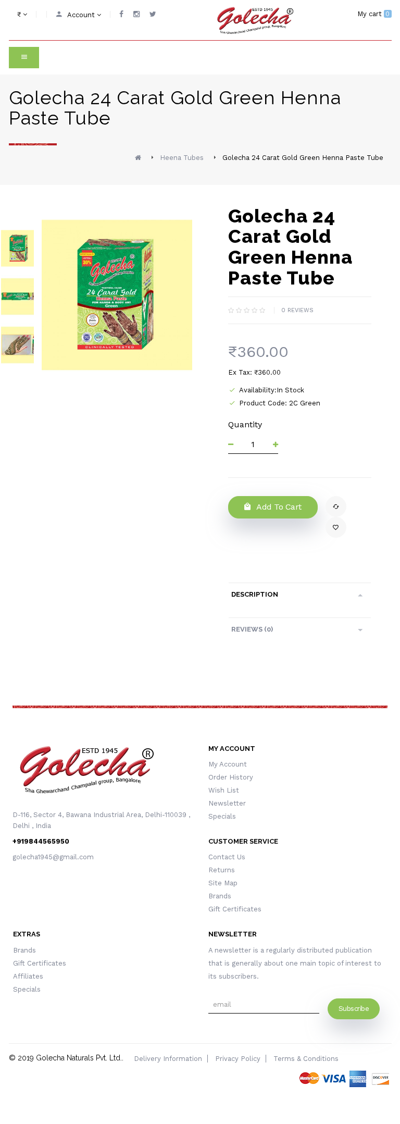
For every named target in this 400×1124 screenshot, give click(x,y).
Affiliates (28, 976)
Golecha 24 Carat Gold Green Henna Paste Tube (302, 158)
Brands (219, 896)
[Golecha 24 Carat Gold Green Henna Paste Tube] (17, 248)
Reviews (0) (252, 629)
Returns (221, 870)
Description (254, 594)
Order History (230, 777)
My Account (227, 764)
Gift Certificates (234, 909)
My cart (373, 14)
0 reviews (297, 310)
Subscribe (354, 1008)
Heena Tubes (182, 158)
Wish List (223, 790)
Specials (222, 816)
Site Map (223, 883)
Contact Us (226, 857)
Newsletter (227, 803)
